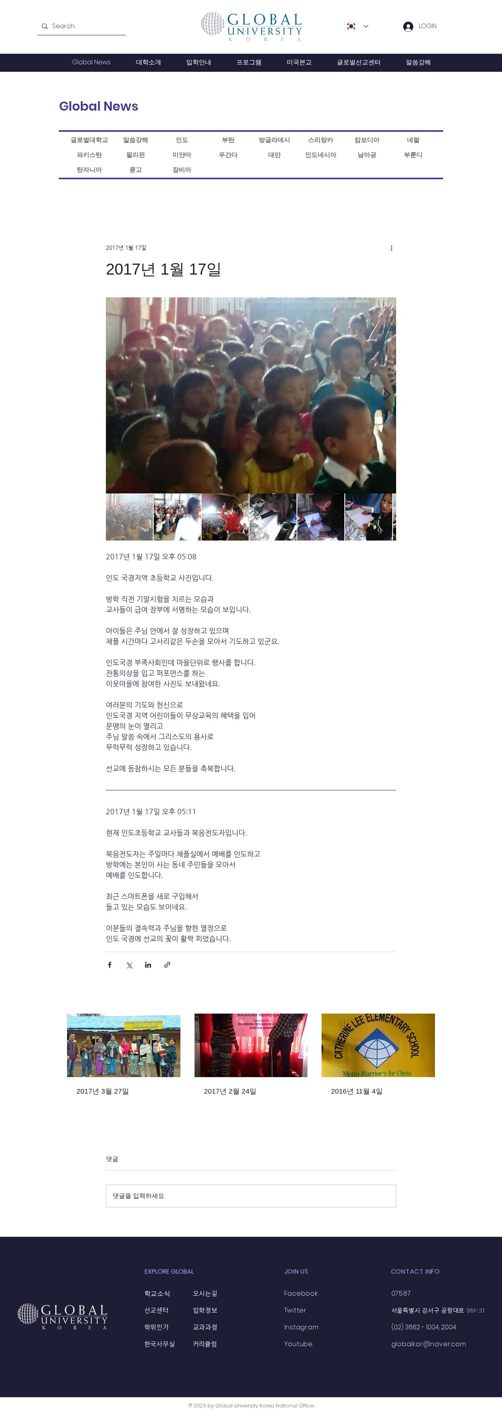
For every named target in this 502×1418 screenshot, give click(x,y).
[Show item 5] (320, 517)
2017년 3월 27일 (102, 1091)
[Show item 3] (225, 517)
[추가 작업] (391, 247)
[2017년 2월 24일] (251, 1045)
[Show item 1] (129, 517)
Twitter (295, 1310)
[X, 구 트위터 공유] (129, 964)
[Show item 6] (368, 517)
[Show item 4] (272, 517)
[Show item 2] (177, 517)
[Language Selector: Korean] (356, 26)
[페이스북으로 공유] (109, 964)
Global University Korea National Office (264, 1405)
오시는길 (205, 1293)
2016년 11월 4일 (357, 1091)
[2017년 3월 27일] (123, 1045)
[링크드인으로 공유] (148, 964)
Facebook (301, 1293)
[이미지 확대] (251, 395)
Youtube (298, 1344)
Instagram (301, 1327)
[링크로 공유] (167, 964)
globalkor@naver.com (428, 1344)
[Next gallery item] (386, 395)
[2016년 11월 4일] (378, 1045)
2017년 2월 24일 (230, 1091)
